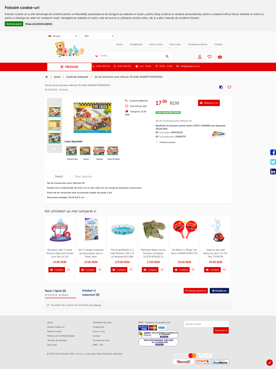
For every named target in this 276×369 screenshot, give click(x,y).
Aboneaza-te (221, 330)
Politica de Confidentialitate (61, 335)
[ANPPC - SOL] (158, 342)
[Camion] (85, 151)
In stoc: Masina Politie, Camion (168, 112)
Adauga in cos (210, 102)
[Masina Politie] (71, 151)
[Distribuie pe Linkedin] (273, 171)
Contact (218, 44)
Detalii (59, 176)
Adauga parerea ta (196, 290)
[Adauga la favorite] (229, 87)
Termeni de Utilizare (57, 340)
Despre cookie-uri (56, 326)
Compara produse (197, 44)
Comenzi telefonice (138, 100)
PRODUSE (72, 67)
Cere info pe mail (138, 106)
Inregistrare (136, 44)
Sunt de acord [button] (14, 23)
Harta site (52, 344)
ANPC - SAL (98, 344)
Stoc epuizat (99, 151)
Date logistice (83, 176)
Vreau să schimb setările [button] (38, 23)
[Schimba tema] (269, 362)
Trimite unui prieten (168, 142)
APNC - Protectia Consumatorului (154, 322)
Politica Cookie (54, 331)
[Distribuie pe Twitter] (273, 162)
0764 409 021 (103, 66)
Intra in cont (155, 44)
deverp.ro (80, 353)
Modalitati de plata (102, 322)
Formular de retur (101, 340)
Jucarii (57, 76)
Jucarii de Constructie (77, 76)
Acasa (119, 44)
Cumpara (58, 269)
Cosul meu (175, 44)
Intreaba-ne (220, 290)
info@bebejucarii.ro (190, 66)
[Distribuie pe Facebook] (273, 152)
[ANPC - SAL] (158, 334)
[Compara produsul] (221, 87)
